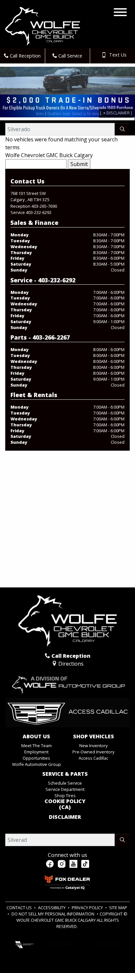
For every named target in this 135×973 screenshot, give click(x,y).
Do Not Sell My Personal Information (53, 914)
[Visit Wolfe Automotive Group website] (67, 682)
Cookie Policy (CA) (65, 804)
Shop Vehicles (93, 737)
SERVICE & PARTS (65, 774)
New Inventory (93, 745)
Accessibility (52, 908)
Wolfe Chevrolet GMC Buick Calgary (49, 155)
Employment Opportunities (36, 755)
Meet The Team (36, 745)
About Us (36, 737)
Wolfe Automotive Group (36, 764)
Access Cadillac (93, 758)
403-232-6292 (38, 212)
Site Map (118, 908)
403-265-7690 (44, 206)
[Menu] (120, 13)
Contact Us (20, 908)
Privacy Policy (88, 908)
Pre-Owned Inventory (93, 752)
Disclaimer (65, 817)
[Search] (122, 129)
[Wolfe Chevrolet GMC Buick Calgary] (42, 25)
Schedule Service (65, 783)
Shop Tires (65, 795)
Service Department (65, 789)
